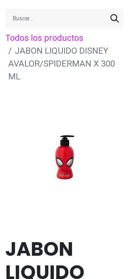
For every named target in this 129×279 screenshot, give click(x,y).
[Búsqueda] (115, 19)
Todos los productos (44, 38)
